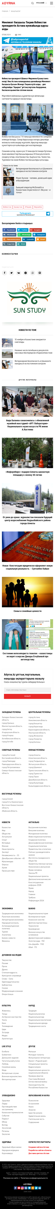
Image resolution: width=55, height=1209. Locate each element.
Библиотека (7, 985)
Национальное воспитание (40, 1020)
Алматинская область (38, 758)
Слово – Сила (7, 979)
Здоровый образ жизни (11, 1147)
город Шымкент (35, 768)
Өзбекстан (7, 207)
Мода (4, 1070)
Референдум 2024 (36, 901)
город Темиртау (35, 739)
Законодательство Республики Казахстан (38, 1086)
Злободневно (8, 1096)
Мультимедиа (7, 862)
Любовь (5, 1064)
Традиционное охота (37, 1026)
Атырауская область (10, 733)
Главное (32, 895)
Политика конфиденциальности (34, 1178)
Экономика (7, 909)
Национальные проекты (39, 876)
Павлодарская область (11, 764)
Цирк (4, 1030)
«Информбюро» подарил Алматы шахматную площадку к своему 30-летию (28, 473)
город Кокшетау (35, 724)
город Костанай (8, 755)
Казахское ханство (37, 920)
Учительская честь (36, 1119)
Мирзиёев (38, 207)
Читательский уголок (11, 1061)
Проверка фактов (36, 1076)
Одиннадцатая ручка (10, 982)
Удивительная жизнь (37, 1116)
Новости (6, 823)
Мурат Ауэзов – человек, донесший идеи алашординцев (34, 179)
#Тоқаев (28, 207)
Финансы (6, 941)
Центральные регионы (39, 712)
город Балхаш (34, 742)
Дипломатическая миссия (40, 879)
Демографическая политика (40, 843)
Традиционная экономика (13, 914)
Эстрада (5, 1033)
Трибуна (32, 898)
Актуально (34, 823)
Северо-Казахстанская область (11, 772)
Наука (31, 1107)
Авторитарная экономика (12, 920)
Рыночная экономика (11, 917)
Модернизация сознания (12, 991)
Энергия (32, 1110)
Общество (6, 834)
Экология (6, 1134)
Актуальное (7, 837)
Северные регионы (11, 750)
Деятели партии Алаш (38, 923)
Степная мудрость (9, 973)
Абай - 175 (33, 947)
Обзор (4, 1122)
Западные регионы (11, 712)
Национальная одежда (38, 1023)
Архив (4, 868)
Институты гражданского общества (39, 859)
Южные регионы (37, 750)
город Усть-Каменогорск (12, 802)
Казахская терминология (12, 1113)
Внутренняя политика (38, 828)
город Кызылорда (36, 783)
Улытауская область (37, 733)
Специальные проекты (38, 1064)
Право (31, 888)
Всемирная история (37, 917)
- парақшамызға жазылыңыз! (25, 213)
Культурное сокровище (11, 976)
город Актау (7, 729)
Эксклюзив (6, 1128)
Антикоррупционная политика (10, 927)
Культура (6, 1006)
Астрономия (34, 1104)
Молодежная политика (38, 834)
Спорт (4, 840)
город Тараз (34, 777)
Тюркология (33, 926)
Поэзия (5, 963)
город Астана (34, 717)
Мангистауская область (12, 726)
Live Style (6, 1047)
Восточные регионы (11, 794)
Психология (33, 1101)
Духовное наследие (11, 955)
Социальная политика (38, 846)
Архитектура (7, 1039)
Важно (32, 909)
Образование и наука (39, 1096)
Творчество (7, 960)
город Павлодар (8, 761)
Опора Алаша (7, 994)
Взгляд (5, 1125)
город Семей (7, 799)
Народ (31, 891)
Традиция (32, 1011)
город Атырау (7, 736)
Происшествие (8, 871)
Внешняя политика (36, 831)
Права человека (35, 870)
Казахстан (6, 828)
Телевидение (7, 1026)
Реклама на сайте (10, 1178)
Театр (4, 1020)
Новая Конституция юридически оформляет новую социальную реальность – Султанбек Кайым (27, 567)
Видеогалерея (35, 1067)
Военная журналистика (12, 1077)
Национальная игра (37, 1014)
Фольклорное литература (39, 1058)
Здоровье (6, 1101)
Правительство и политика (40, 849)
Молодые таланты (36, 1055)
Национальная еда (36, 1017)
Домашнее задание (10, 1058)
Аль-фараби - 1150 (36, 944)
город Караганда (36, 727)
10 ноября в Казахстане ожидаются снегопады (30, 341)
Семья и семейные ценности (27, 611)
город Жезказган (36, 736)
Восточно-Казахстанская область (12, 806)
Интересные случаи (10, 1073)
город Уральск (8, 723)
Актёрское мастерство (11, 1017)
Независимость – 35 (10, 855)
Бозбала (5, 1052)
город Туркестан (35, 774)
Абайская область (9, 811)
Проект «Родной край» (38, 1061)
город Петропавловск (11, 768)
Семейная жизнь (9, 1067)
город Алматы (34, 755)
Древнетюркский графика (40, 938)
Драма (5, 970)
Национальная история (38, 914)
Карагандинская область (39, 730)
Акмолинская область (38, 720)
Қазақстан (18, 207)
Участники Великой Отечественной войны (38, 1080)
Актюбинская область (11, 739)
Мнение (5, 846)
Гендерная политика (37, 840)
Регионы (5, 1131)
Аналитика (6, 935)
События (5, 1116)
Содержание (34, 1122)
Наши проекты (8, 849)
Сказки (5, 988)
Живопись (6, 1011)
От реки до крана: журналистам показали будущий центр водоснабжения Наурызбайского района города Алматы (27, 520)
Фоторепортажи (9, 1080)
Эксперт (5, 852)
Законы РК (33, 873)
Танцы (4, 1014)
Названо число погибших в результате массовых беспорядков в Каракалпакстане (33, 351)
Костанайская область (11, 758)
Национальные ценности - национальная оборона (40, 1071)
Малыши (32, 1052)
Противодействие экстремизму (9, 1108)
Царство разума (35, 1113)
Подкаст (5, 1119)
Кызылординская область (39, 786)
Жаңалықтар (15, 11)
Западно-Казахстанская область (12, 719)
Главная (5, 11)
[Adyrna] (11, 3)
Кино (4, 1023)
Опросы (5, 865)
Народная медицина (10, 1150)
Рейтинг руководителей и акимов (39, 853)
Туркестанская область (38, 771)
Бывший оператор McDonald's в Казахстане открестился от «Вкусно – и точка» (33, 190)
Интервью (6, 843)
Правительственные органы (40, 864)
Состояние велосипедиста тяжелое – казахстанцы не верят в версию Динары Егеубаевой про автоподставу (27, 657)
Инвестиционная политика (40, 837)
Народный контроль (10, 923)
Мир (3, 831)
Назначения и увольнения (39, 867)
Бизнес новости (8, 938)
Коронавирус (7, 1153)
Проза (4, 967)
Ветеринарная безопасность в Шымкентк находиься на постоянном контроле (34, 170)
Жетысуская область (37, 764)
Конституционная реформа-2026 (36, 884)
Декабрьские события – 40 (13, 859)
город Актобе (7, 742)
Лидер (4, 1104)
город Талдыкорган (37, 761)
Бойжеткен (6, 1055)
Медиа (4, 1036)
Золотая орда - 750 (37, 941)
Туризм (5, 932)
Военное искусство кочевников (37, 933)
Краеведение (34, 929)
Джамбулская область (38, 780)
